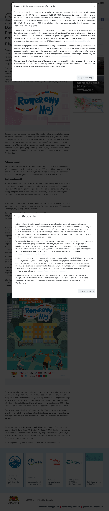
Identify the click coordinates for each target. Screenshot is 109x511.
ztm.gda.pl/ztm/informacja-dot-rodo (30, 254)
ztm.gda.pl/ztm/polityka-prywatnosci (51, 271)
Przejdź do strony (87, 291)
